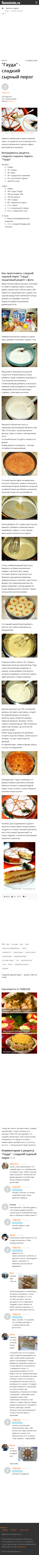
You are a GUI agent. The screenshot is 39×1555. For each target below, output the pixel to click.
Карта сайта (24, 1530)
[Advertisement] (19, 36)
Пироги (4, 60)
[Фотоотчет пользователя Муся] (27, 1282)
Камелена (14, 1164)
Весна (12, 1334)
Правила (5, 1530)
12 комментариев (31, 60)
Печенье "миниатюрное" (16, 1010)
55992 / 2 (11, 101)
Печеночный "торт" (13, 1051)
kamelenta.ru (21, 1547)
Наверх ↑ (4, 1527)
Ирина (12, 1235)
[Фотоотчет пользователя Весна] (27, 1343)
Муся (12, 1273)
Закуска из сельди (12, 1031)
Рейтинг (14, 1530)
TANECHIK (6, 92)
